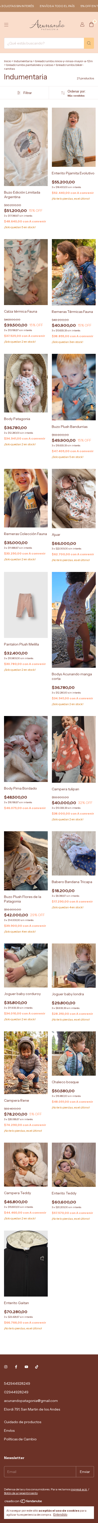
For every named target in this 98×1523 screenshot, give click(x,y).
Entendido (60, 1514)
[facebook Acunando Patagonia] (16, 1367)
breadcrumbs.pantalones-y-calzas (29, 65)
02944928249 (16, 1392)
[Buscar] (89, 43)
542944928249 (17, 1383)
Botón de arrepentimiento (21, 1493)
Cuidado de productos (22, 1422)
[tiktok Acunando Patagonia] (36, 1367)
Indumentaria (23, 61)
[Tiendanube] (23, 1502)
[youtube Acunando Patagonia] (26, 1367)
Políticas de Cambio (20, 1439)
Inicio (7, 61)
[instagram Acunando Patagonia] (6, 1367)
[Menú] (6, 24)
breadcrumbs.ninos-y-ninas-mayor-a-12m (64, 61)
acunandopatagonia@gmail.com (31, 1400)
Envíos (9, 1430)
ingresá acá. (79, 1489)
